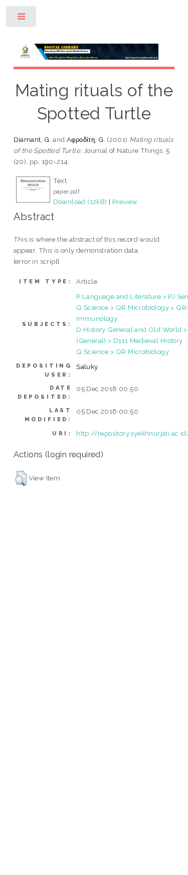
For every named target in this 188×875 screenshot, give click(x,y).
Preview (125, 202)
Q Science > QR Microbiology (122, 351)
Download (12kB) (80, 202)
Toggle (22, 19)
